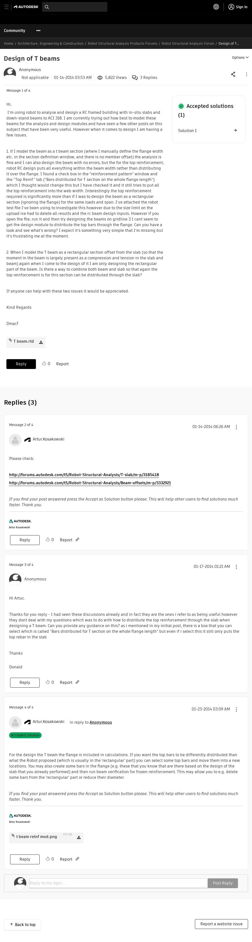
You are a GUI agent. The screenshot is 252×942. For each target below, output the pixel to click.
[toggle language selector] (216, 7)
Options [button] (238, 57)
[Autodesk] (27, 7)
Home (8, 43)
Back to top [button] (25, 924)
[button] (246, 74)
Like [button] (44, 363)
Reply (21, 364)
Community (14, 30)
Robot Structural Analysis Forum (188, 43)
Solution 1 (187, 130)
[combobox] (74, 7)
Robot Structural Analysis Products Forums (122, 43)
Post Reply (223, 883)
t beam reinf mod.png (36, 836)
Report (62, 364)
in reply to (91, 722)
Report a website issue (221, 924)
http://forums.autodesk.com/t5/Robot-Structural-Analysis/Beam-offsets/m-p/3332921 (90, 483)
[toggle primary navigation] (9, 7)
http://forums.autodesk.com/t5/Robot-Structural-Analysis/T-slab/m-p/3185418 (84, 475)
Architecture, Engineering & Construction (50, 43)
